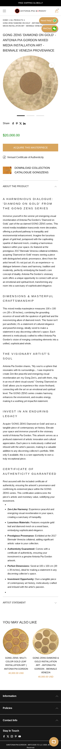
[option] (30, 3)
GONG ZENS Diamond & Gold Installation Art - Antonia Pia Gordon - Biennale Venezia (46, 665)
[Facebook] (4, 736)
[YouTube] (19, 736)
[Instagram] (12, 736)
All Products (16, 20)
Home (5, 20)
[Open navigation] (4, 11)
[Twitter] (8, 736)
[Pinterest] (16, 736)
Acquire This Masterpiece (30, 147)
